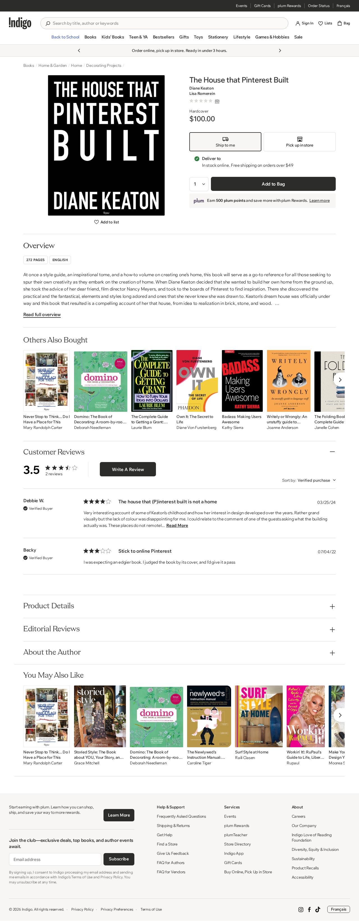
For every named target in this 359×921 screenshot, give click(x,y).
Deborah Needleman (92, 427)
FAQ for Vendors (171, 871)
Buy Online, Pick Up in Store (248, 871)
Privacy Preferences (117, 909)
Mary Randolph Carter (42, 427)
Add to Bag (273, 184)
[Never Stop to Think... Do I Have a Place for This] (46, 381)
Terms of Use (151, 909)
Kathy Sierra (232, 427)
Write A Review (128, 469)
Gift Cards (262, 5)
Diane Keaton (201, 88)
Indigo (27, 909)
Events (241, 5)
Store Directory (237, 844)
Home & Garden (52, 65)
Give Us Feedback (173, 853)
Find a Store (167, 844)
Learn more (319, 200)
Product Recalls (305, 867)
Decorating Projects (103, 65)
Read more (177, 525)
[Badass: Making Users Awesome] (242, 381)
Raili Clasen (245, 757)
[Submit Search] (47, 23)
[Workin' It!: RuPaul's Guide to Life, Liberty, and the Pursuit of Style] (306, 716)
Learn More (119, 815)
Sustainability (303, 858)
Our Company (304, 825)
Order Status (319, 5)
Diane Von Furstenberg (196, 427)
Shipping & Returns (173, 825)
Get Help (164, 834)
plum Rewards (289, 5)
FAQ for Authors (171, 862)
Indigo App (233, 853)
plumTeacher (235, 834)
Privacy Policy (82, 909)
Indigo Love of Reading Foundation (312, 837)
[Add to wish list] (64, 406)
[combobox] (168, 23)
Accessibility (303, 877)
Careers (298, 816)
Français (343, 5)
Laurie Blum (141, 427)
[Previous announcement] (79, 50)
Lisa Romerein (202, 93)
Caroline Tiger (199, 763)
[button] (65, 39)
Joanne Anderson (282, 427)
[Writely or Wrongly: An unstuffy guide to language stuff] (288, 381)
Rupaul (293, 763)
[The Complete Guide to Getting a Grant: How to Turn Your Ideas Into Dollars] (151, 381)
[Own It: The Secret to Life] (197, 381)
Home (76, 65)
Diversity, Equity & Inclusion (315, 849)
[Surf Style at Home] (259, 716)
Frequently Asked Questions (181, 816)
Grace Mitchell (86, 763)
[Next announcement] (280, 50)
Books (28, 65)
